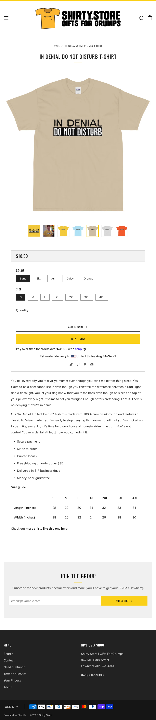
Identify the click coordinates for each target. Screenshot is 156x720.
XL (57, 297)
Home (57, 45)
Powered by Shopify (15, 715)
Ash (53, 278)
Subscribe (122, 601)
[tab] (34, 231)
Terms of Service (15, 674)
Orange (88, 278)
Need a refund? (14, 667)
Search (8, 654)
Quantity (22, 310)
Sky (39, 278)
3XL (86, 297)
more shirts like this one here (46, 528)
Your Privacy (12, 680)
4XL (101, 297)
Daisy (70, 278)
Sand (23, 278)
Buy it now (78, 339)
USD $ (9, 706)
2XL (71, 297)
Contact (9, 660)
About (8, 687)
